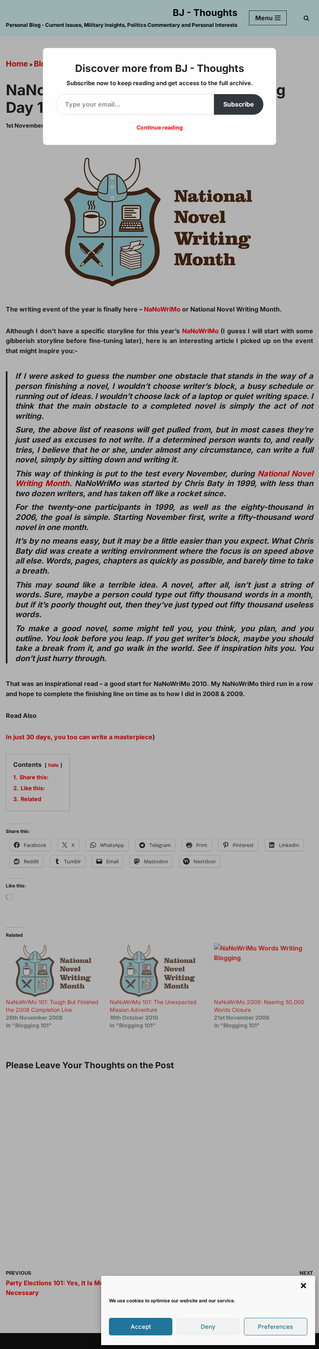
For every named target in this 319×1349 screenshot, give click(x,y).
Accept (141, 1326)
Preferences (275, 1326)
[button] (303, 1286)
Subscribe (238, 104)
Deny (208, 1326)
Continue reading (160, 127)
